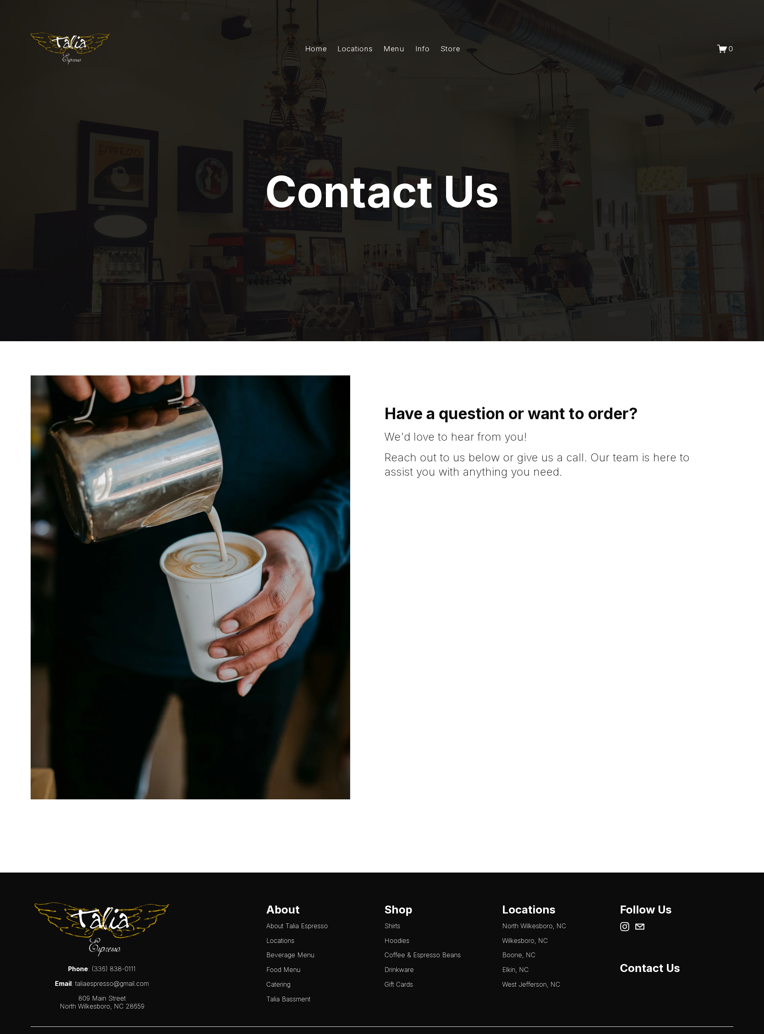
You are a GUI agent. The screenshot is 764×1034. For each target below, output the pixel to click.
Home (316, 48)
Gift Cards (398, 984)
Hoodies (396, 941)
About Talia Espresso (297, 926)
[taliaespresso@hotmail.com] (640, 926)
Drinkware (399, 970)
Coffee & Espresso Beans (422, 955)
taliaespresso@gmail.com (112, 983)
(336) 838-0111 (114, 969)
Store (450, 48)
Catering (278, 984)
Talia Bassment (288, 999)
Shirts (392, 926)
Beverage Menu (290, 955)
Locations (355, 48)
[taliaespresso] (625, 926)
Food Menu (283, 970)
